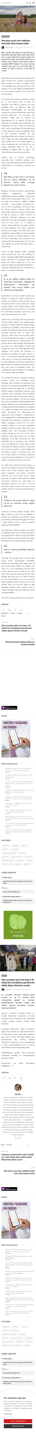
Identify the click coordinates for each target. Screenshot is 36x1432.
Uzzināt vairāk (8, 1413)
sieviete (4, 616)
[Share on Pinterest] (15, 1078)
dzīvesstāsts (5, 613)
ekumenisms (7, 864)
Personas (5, 36)
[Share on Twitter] (9, 1078)
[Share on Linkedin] (21, 1078)
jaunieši (28, 856)
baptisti (22, 853)
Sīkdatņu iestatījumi (18, 1426)
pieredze (20, 860)
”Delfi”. (12, 1066)
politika (5, 849)
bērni (29, 860)
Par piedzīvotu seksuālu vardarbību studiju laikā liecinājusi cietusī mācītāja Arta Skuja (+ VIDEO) (19, 783)
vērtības (24, 845)
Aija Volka (8, 989)
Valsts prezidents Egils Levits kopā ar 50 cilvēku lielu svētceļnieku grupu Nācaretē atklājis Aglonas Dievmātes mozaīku (16, 628)
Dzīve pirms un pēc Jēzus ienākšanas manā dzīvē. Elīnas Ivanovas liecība (19, 1172)
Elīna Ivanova (9, 47)
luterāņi (20, 613)
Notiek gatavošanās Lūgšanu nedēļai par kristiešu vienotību (20, 643)
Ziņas (4, 975)
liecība (13, 613)
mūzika (18, 864)
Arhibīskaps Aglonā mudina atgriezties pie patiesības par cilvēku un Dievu (17, 901)
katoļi (15, 845)
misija (27, 864)
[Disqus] (18, 676)
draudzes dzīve (16, 856)
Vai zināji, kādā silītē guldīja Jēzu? (11, 892)
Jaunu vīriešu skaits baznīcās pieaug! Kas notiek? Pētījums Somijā (17, 882)
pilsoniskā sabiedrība (9, 853)
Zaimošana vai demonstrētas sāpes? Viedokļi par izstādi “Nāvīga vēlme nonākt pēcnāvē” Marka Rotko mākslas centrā (17, 1157)
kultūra (5, 856)
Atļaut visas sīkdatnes (18, 1421)
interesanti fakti (7, 860)
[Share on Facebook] (3, 1078)
